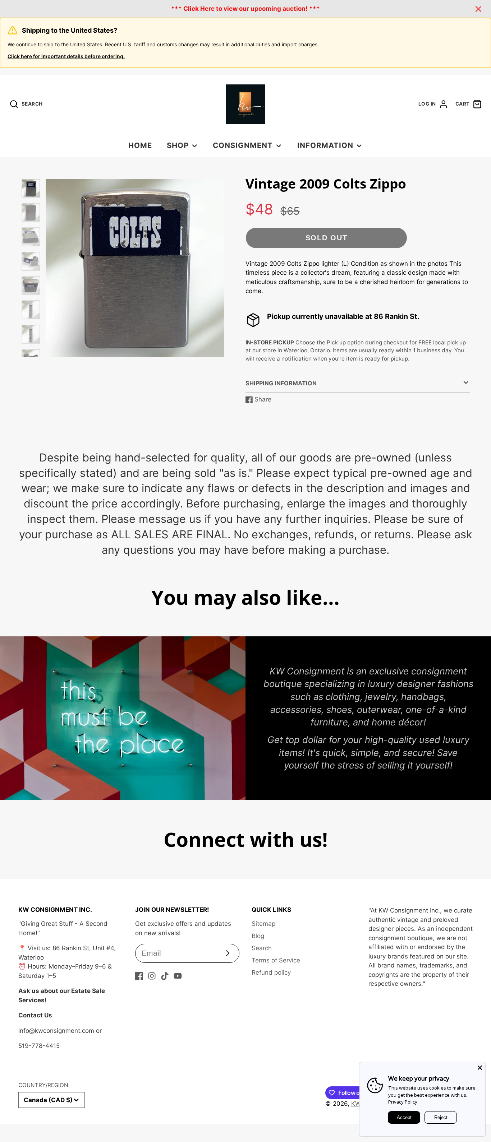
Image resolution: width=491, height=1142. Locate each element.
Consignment (243, 145)
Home (140, 145)
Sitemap (263, 923)
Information (325, 145)
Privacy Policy (402, 1102)
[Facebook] (139, 976)
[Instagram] (152, 976)
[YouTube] (178, 976)
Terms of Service (276, 960)
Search (262, 948)
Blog (258, 935)
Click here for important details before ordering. (66, 56)
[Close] (479, 1067)
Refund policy (271, 972)
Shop (178, 145)
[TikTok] (165, 976)
